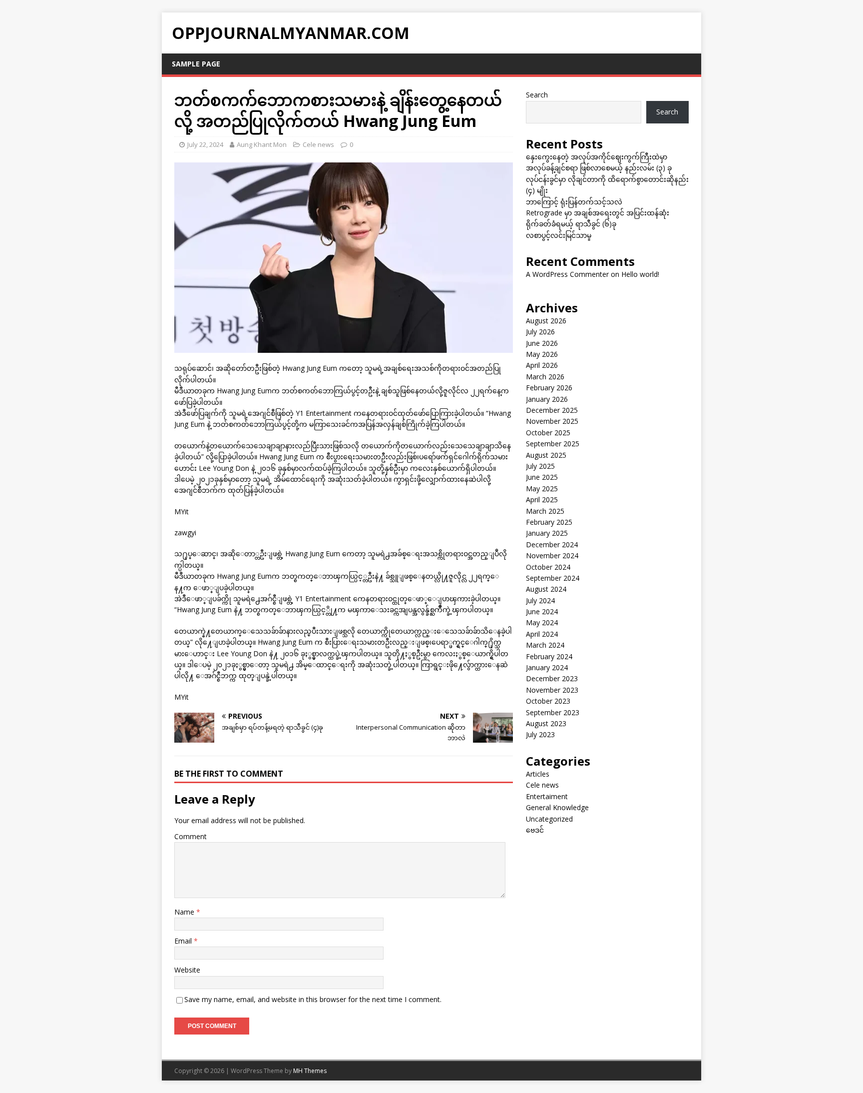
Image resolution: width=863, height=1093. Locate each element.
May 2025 (542, 488)
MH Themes (310, 1071)
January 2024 (547, 667)
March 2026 (545, 376)
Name (185, 912)
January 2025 (547, 533)
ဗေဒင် (535, 830)
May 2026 (542, 354)
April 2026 (542, 365)
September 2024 (552, 578)
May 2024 (542, 622)
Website (187, 970)
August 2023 (546, 723)
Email (184, 941)
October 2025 (548, 432)
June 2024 (542, 611)
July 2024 (540, 600)
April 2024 (542, 634)
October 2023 (548, 701)
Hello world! (640, 274)
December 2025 (552, 410)
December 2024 (552, 544)
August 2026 (546, 320)
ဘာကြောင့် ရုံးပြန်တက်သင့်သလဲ (574, 201)
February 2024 (549, 656)
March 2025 (545, 511)
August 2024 (546, 589)
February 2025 (549, 522)
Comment (190, 836)
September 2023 (552, 712)
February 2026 (549, 387)
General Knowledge (557, 807)
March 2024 (545, 645)
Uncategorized (549, 819)
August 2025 (546, 455)
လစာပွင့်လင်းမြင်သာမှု (558, 235)
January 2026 (547, 399)
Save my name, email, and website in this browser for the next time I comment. (312, 999)
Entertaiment (547, 796)
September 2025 (552, 443)
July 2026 (540, 331)
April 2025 (542, 499)
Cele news (318, 144)
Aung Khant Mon (262, 144)
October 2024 (548, 567)
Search (537, 94)
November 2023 (552, 690)
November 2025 (552, 421)
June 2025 (542, 477)
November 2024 (552, 555)
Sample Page (196, 63)
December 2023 (552, 678)
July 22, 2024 (205, 144)
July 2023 (540, 734)
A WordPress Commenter (567, 274)
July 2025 (540, 466)
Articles (537, 774)
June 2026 (542, 343)
